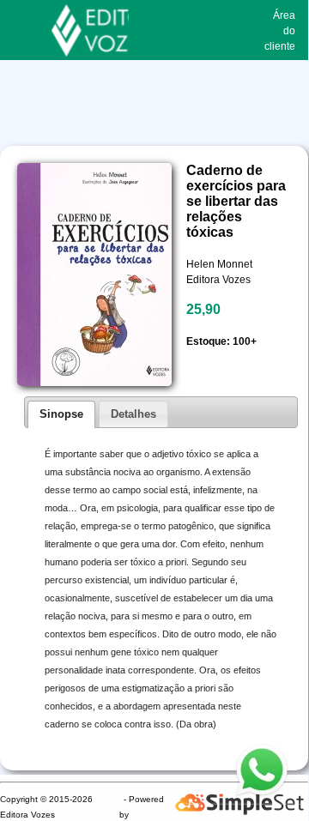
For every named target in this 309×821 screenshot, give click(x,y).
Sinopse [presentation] (61, 413)
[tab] (61, 414)
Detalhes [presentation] (133, 413)
